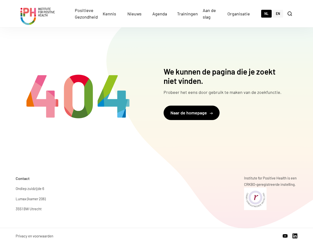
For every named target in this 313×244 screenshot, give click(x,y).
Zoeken (290, 13)
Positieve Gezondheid (86, 14)
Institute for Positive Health (38, 16)
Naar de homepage (189, 112)
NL (266, 13)
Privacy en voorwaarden (34, 236)
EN (278, 13)
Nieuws (134, 13)
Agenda (159, 13)
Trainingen (187, 13)
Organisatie (238, 13)
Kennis (109, 13)
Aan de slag (209, 14)
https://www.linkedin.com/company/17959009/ (294, 235)
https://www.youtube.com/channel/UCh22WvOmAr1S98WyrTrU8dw (285, 235)
